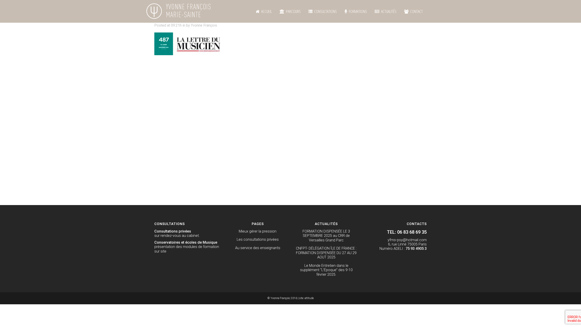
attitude (309, 298)
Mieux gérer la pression (257, 231)
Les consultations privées (258, 239)
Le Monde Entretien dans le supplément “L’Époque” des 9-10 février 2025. (326, 270)
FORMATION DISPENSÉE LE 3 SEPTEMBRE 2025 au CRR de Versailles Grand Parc (326, 235)
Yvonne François (204, 25)
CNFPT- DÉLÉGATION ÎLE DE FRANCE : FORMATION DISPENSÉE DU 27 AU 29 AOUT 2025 (326, 252)
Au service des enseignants (257, 248)
